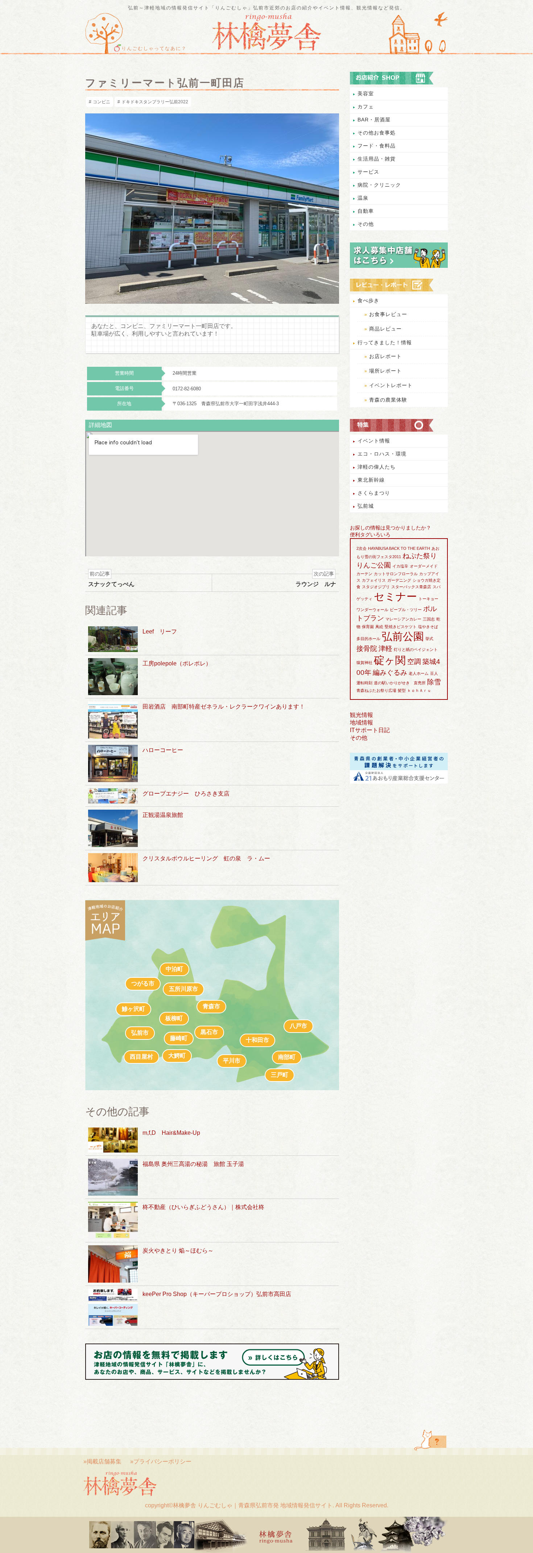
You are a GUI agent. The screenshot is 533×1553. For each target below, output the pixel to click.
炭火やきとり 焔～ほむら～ (178, 1250)
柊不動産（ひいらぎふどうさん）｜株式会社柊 (203, 1207)
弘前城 (366, 506)
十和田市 (257, 1040)
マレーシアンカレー (403, 619)
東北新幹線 (371, 480)
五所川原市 (183, 989)
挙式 (429, 638)
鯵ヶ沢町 (133, 1009)
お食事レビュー (388, 314)
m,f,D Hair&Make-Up (171, 1133)
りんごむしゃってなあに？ (154, 48)
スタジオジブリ (376, 587)
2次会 (361, 548)
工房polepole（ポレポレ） (176, 663)
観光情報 (361, 715)
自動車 (366, 211)
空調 (414, 661)
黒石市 (209, 1032)
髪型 (402, 690)
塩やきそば (428, 626)
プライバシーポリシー (162, 1461)
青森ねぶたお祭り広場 (376, 690)
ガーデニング (399, 580)
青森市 (211, 1006)
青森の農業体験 (388, 400)
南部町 (287, 1057)
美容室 (366, 93)
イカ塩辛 (400, 566)
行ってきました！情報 (385, 342)
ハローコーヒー (162, 750)
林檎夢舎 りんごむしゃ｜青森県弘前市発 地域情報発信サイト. (253, 1505)
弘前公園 (403, 636)
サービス (368, 172)
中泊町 (174, 969)
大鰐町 (177, 1055)
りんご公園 (373, 565)
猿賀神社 (364, 662)
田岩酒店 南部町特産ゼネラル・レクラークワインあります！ (223, 706)
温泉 (363, 198)
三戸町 (279, 1075)
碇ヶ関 (390, 660)
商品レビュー (385, 329)
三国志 (429, 619)
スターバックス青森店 (411, 587)
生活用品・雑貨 (377, 159)
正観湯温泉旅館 (162, 815)
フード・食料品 (377, 146)
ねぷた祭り (419, 556)
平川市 (231, 1061)
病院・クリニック (379, 185)
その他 (366, 224)
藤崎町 (178, 1038)
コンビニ (101, 101)
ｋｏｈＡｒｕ (419, 690)
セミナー (395, 596)
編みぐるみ (390, 672)
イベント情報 (374, 441)
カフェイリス (374, 580)
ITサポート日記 (370, 730)
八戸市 (298, 1026)
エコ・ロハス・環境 (382, 454)
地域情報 (361, 722)
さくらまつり (374, 493)
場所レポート (385, 371)
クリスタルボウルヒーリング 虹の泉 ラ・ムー (206, 858)
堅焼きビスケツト (401, 626)
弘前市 (140, 1033)
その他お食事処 (377, 133)
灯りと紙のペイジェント (416, 649)
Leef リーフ (159, 631)
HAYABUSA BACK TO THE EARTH (399, 548)
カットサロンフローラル (396, 574)
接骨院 (366, 648)
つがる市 (142, 983)
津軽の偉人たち (377, 467)
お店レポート (385, 356)
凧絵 (379, 626)
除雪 (434, 682)
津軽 (385, 648)
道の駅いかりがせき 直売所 (400, 683)
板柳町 (174, 1018)
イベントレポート (391, 385)
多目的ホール (368, 638)
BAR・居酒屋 (374, 120)
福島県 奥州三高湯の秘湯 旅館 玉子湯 (193, 1164)
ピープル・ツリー (406, 609)
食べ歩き (368, 300)
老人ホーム (419, 673)
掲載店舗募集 (104, 1461)
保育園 (368, 626)
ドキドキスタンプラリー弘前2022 (154, 101)
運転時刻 (364, 683)
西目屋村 (141, 1057)
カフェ (366, 106)
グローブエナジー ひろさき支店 (186, 793)
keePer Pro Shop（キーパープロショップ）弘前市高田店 (216, 1294)
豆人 (434, 673)
